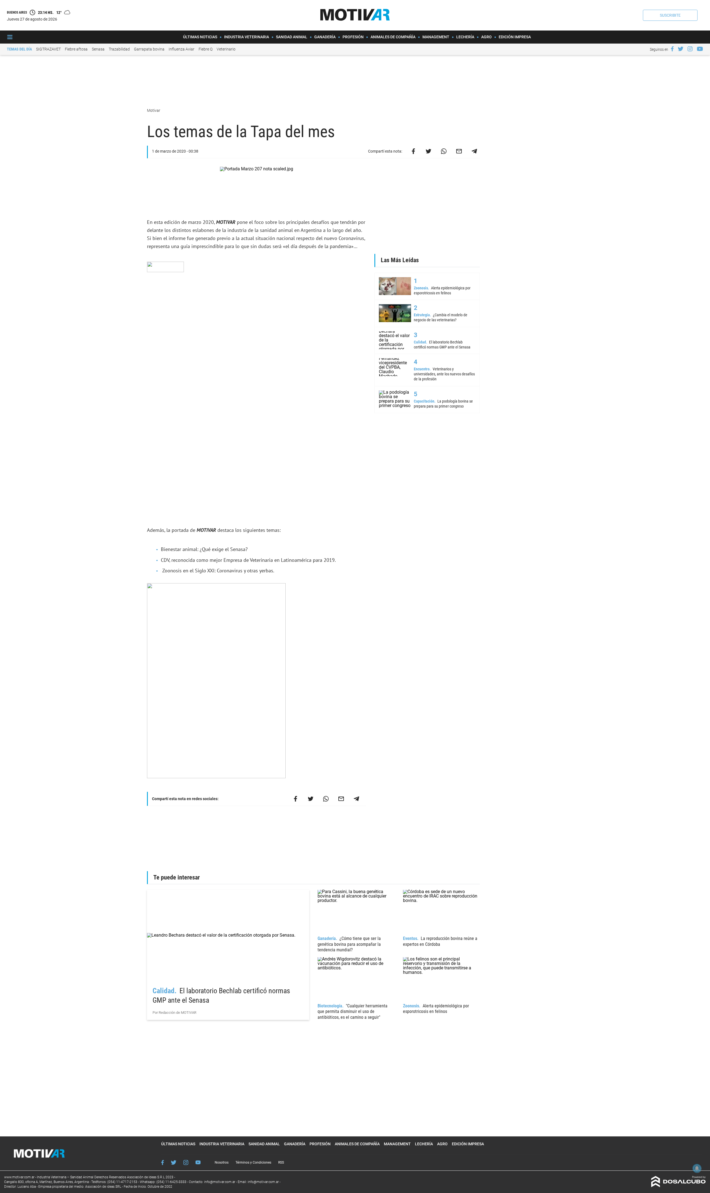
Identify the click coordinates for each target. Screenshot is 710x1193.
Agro (486, 37)
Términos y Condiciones (253, 1162)
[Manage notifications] (697, 1168)
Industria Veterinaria (246, 37)
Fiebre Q (205, 49)
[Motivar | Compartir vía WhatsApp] (443, 151)
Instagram (185, 1162)
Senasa (98, 49)
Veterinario (226, 49)
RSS (281, 1162)
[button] (670, 15)
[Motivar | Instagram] (690, 48)
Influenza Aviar (181, 49)
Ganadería (325, 37)
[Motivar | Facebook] (672, 48)
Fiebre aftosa (76, 49)
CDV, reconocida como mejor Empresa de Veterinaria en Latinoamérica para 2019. (248, 560)
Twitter (173, 1162)
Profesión (353, 37)
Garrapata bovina (149, 49)
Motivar (154, 110)
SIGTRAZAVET (48, 49)
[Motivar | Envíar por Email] (459, 151)
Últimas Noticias (200, 37)
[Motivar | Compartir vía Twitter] (428, 151)
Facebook (162, 1162)
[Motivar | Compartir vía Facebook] (413, 151)
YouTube (198, 1162)
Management (435, 37)
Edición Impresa (515, 37)
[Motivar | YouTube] (700, 49)
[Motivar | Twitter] (680, 49)
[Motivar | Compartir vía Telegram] (474, 151)
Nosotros (222, 1162)
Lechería (465, 37)
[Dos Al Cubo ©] (678, 1185)
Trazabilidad (119, 49)
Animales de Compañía (393, 37)
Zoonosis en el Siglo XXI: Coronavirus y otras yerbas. (217, 570)
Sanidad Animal (291, 37)
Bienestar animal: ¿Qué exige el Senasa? (204, 549)
